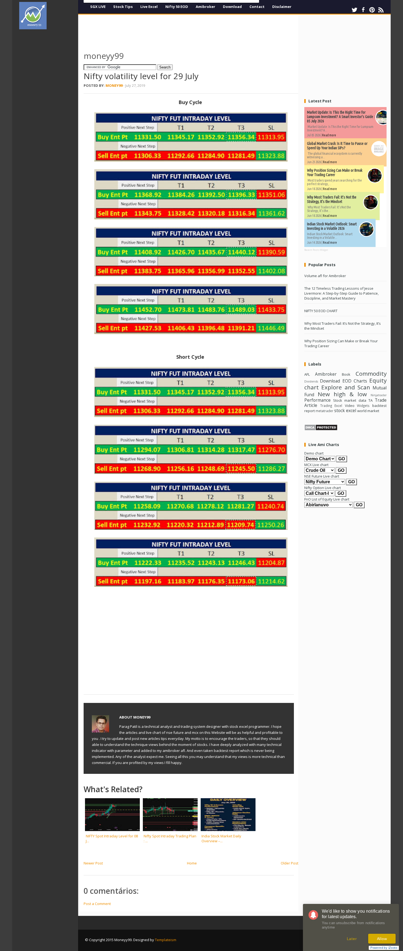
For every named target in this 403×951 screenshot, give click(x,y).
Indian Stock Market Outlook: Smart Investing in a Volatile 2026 (332, 226)
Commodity (371, 373)
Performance (317, 400)
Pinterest (372, 9)
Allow (382, 938)
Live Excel (149, 6)
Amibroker (205, 6)
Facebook (363, 9)
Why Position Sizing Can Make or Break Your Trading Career (334, 172)
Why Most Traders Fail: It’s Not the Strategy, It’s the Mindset (331, 199)
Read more (329, 135)
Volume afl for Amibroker (325, 275)
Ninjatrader (379, 395)
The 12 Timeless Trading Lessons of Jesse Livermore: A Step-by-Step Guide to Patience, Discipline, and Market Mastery (341, 293)
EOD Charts (354, 381)
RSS (380, 9)
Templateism (165, 939)
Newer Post (93, 863)
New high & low (342, 394)
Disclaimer (281, 6)
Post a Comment (97, 903)
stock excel (345, 410)
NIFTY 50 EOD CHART (320, 310)
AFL (307, 374)
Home (192, 863)
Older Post (289, 863)
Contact (257, 6)
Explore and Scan (345, 387)
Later (352, 938)
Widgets (363, 405)
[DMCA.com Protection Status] (320, 429)
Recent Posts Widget (316, 250)
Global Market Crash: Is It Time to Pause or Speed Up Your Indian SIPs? (337, 145)
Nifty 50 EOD (176, 6)
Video (349, 405)
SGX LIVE (98, 6)
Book (346, 374)
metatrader (324, 411)
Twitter (354, 9)
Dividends (311, 381)
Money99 (114, 85)
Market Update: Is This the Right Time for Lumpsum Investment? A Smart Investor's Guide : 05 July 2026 (341, 116)
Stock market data (349, 400)
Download (232, 6)
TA (370, 400)
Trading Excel (331, 405)
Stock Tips (123, 6)
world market (368, 410)
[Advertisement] (51, 116)
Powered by (383, 947)
